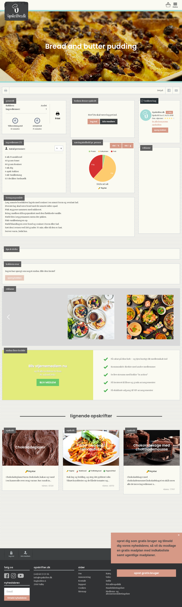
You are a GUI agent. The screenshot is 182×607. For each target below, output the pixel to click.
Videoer (109, 577)
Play (4, 317)
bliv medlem (108, 121)
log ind (93, 121)
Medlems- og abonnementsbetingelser (118, 592)
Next (173, 317)
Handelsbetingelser (115, 588)
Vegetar (104, 188)
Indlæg (109, 581)
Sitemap (82, 591)
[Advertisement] (160, 190)
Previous (9, 317)
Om (80, 573)
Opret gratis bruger (146, 573)
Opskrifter (16, 11)
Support (82, 584)
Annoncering (84, 577)
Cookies (82, 588)
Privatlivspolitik (113, 584)
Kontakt (82, 581)
